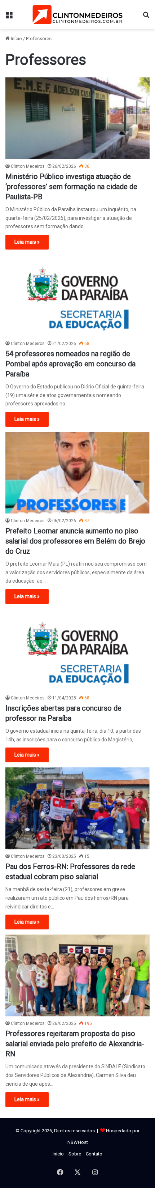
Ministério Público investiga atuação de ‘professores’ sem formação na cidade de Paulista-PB (71, 186)
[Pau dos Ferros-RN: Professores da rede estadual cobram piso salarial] (77, 808)
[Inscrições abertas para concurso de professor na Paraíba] (77, 650)
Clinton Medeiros (28, 166)
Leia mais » (27, 242)
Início (16, 38)
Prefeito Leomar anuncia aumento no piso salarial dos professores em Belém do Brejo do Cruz (75, 541)
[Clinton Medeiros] (77, 14)
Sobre (74, 1154)
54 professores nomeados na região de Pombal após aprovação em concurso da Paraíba (70, 363)
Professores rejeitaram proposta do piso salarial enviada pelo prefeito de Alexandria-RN (74, 1043)
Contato (94, 1154)
